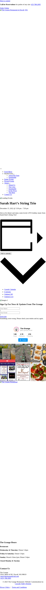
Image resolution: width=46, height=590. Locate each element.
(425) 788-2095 (5, 578)
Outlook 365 (8, 294)
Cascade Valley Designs (23, 584)
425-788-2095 (36, 4)
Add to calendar (6, 253)
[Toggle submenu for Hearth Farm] (14, 174)
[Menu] (1, 168)
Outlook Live (8, 297)
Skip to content (5, 1)
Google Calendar (10, 289)
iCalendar (7, 292)
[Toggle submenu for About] (9, 183)
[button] (3, 317)
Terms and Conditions (19, 587)
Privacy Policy (5, 587)
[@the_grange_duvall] (16, 329)
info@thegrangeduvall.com (9, 576)
